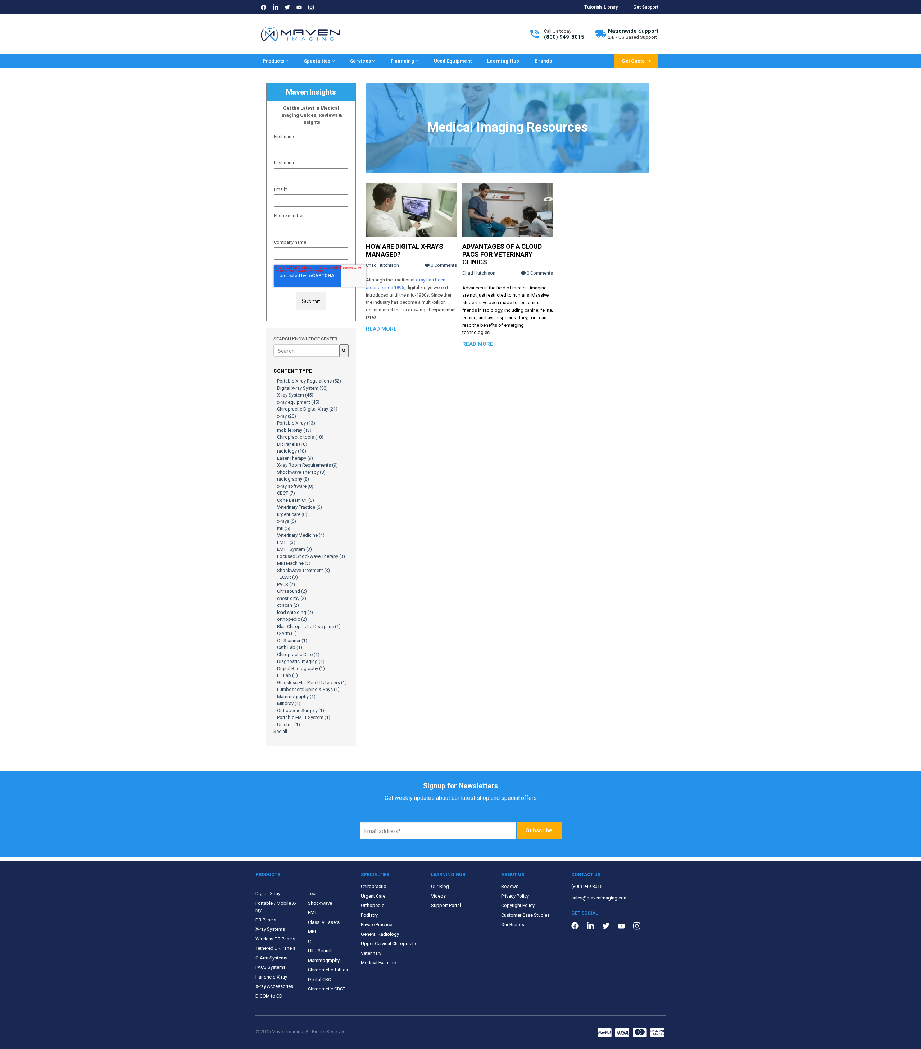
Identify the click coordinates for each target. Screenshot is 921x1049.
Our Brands (512, 924)
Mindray (288, 703)
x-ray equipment (298, 402)
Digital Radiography (301, 668)
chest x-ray (291, 598)
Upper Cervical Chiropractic (389, 943)
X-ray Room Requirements (307, 465)
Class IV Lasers (324, 922)
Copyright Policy (518, 905)
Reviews (509, 886)
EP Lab (287, 675)
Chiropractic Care (298, 654)
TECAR (287, 577)
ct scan (288, 605)
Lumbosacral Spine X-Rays (308, 689)
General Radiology (380, 934)
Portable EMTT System (303, 717)
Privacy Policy (515, 896)
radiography (293, 479)
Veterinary (371, 953)
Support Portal (446, 905)
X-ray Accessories (274, 986)
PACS (286, 584)
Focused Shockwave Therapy (311, 556)
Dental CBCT (321, 979)
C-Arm (287, 633)
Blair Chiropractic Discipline (309, 626)
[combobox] (306, 350)
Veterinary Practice (299, 507)
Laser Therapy (295, 458)
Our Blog (440, 886)
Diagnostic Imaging (301, 661)
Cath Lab (289, 647)
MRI (312, 931)
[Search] (344, 350)
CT (310, 941)
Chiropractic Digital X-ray (307, 409)
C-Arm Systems (271, 958)
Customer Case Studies (525, 915)
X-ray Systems (270, 929)
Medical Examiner (379, 962)
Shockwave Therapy (301, 472)
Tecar (313, 893)
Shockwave (320, 903)
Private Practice (376, 924)
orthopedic (292, 619)
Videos (438, 896)
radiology (291, 451)
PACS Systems (270, 967)
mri (283, 528)
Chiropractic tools (300, 437)
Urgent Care (373, 896)
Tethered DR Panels (275, 948)
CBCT (286, 493)
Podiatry (369, 915)
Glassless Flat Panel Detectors (312, 682)
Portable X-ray (296, 423)
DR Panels (292, 444)
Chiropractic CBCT (326, 988)
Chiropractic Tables (328, 969)
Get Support (645, 7)
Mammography (296, 696)
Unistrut (288, 724)
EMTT (286, 542)
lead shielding (295, 612)
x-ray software (295, 486)
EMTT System (294, 549)
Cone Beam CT (295, 500)
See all (280, 731)
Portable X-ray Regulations (309, 381)
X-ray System (295, 395)
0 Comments (443, 265)
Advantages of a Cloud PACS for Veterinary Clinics (502, 254)
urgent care (292, 514)
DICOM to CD (268, 996)
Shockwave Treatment (303, 570)
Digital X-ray (267, 893)
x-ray (286, 416)
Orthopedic (372, 905)
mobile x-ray (294, 430)
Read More (381, 329)
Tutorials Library (601, 7)
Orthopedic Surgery (300, 710)
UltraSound (319, 950)
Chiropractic (373, 886)
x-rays (286, 521)
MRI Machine (293, 563)
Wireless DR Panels (275, 939)
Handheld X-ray (271, 977)
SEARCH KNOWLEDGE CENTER (305, 339)
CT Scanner (292, 640)
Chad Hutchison (382, 265)
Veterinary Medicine (301, 535)
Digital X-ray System (302, 388)
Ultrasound (292, 591)
